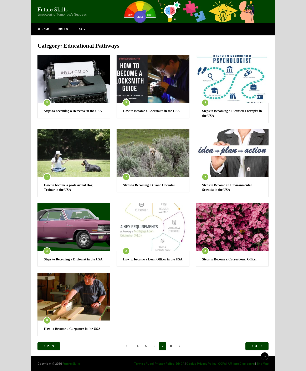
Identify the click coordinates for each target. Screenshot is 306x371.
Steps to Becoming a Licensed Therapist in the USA (232, 113)
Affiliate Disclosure (241, 363)
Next (255, 346)
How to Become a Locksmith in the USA (151, 111)
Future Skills (52, 9)
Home (45, 29)
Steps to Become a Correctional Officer (229, 259)
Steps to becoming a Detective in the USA (73, 111)
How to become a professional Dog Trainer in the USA (68, 187)
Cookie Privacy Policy (201, 363)
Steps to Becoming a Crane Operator (149, 185)
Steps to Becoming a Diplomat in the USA (73, 259)
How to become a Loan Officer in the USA (153, 259)
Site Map (262, 363)
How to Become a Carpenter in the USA (72, 328)
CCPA (222, 363)
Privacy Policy (164, 363)
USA (79, 29)
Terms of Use (143, 363)
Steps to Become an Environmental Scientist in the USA (226, 187)
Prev (50, 346)
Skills (63, 29)
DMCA (180, 363)
